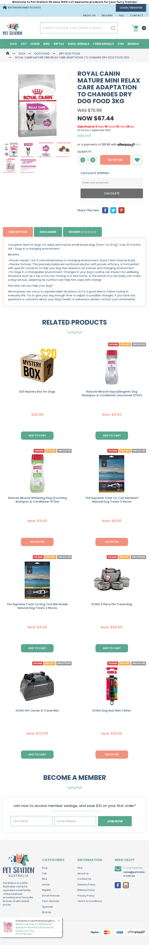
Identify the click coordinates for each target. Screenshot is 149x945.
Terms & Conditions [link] (89, 901)
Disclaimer (48, 232)
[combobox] (89, 498)
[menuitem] (105, 210)
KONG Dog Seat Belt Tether (112, 710)
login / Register (131, 8)
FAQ (121, 15)
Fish (121, 44)
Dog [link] (44, 868)
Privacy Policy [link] (85, 895)
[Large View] (11, 150)
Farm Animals (103, 44)
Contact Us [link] (84, 879)
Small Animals (78, 44)
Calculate (112, 193)
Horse (35, 44)
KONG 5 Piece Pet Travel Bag (112, 604)
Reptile (59, 44)
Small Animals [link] (51, 895)
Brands (133, 44)
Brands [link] (46, 912)
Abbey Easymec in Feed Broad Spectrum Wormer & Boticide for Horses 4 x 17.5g (34, 927)
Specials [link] (47, 907)
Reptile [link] (46, 890)
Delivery (107, 15)
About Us (89, 15)
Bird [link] (44, 879)
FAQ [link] (79, 868)
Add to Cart (37, 648)
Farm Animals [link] (50, 901)
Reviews (75, 232)
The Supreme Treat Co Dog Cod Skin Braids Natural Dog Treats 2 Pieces (37, 606)
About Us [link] (83, 873)
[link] (118, 884)
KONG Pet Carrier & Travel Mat (37, 710)
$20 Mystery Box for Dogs (37, 392)
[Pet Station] (12, 28)
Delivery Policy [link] (86, 884)
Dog (13, 44)
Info (138, 144)
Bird (46, 44)
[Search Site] (113, 28)
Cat (24, 44)
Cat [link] (44, 873)
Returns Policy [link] (86, 890)
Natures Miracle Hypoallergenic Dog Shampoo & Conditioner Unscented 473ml (112, 393)
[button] (137, 160)
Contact (136, 15)
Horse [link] (46, 884)
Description (18, 232)
